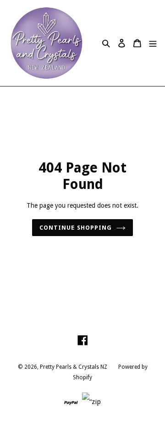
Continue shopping (75, 227)
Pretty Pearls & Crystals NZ (73, 367)
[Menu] (153, 43)
